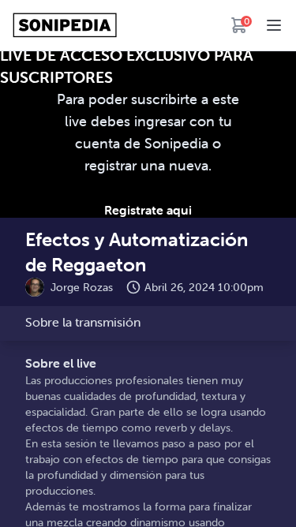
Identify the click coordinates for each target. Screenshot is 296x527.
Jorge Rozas (82, 287)
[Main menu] (274, 25)
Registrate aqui (148, 210)
